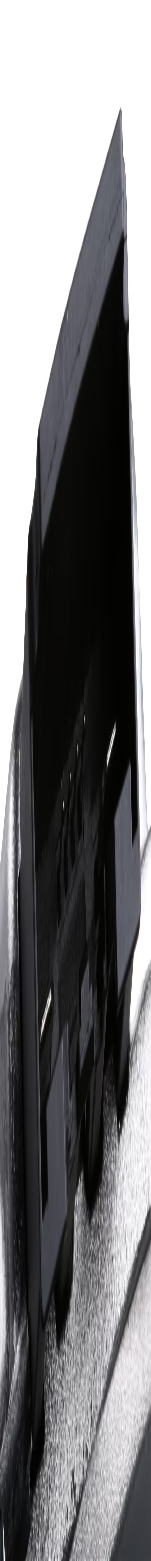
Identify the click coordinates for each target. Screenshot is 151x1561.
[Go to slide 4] (11, 500)
